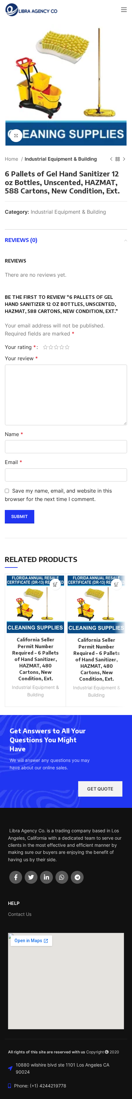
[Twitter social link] (31, 877)
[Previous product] (111, 159)
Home (12, 159)
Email (13, 462)
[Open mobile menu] (124, 9)
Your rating (20, 347)
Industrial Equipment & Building (61, 159)
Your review (21, 358)
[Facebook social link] (15, 877)
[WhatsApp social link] (61, 877)
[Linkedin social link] (46, 877)
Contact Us (19, 914)
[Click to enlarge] (16, 135)
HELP (14, 903)
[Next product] (124, 159)
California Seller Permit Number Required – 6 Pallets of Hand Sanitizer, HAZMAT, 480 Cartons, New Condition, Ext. (35, 659)
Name (14, 434)
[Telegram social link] (77, 877)
